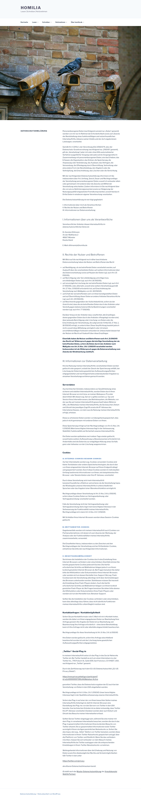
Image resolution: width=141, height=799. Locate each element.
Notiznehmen (60, 22)
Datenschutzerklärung (28, 794)
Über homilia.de (76, 22)
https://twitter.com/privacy (73, 761)
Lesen (34, 22)
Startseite (24, 22)
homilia (31, 7)
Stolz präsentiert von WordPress (49, 794)
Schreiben (46, 22)
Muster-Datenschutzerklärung (89, 771)
